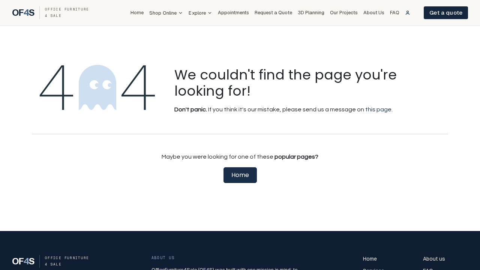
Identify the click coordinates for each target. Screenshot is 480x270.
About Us (373, 12)
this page (378, 109)
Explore (197, 13)
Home (137, 12)
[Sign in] (407, 12)
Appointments (233, 12)
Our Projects (344, 12)
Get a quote (445, 12)
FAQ (394, 12)
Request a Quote (273, 12)
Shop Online (163, 13)
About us (434, 258)
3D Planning (311, 12)
